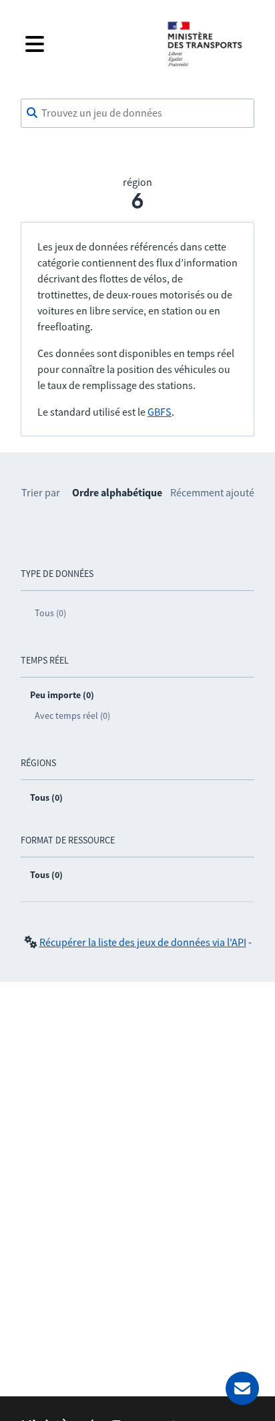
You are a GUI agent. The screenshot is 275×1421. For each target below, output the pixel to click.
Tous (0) (50, 613)
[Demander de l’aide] (242, 1388)
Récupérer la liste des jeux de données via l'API (142, 942)
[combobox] (137, 113)
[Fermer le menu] (85, 44)
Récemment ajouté (212, 492)
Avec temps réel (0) (72, 715)
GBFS (160, 411)
